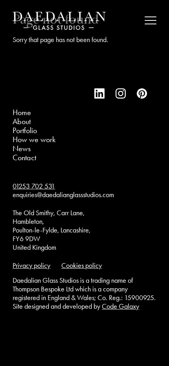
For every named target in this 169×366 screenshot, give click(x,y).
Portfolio (25, 130)
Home (22, 112)
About (22, 121)
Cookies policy (81, 265)
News (22, 148)
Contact (24, 157)
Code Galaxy (120, 306)
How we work (34, 139)
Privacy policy (31, 265)
